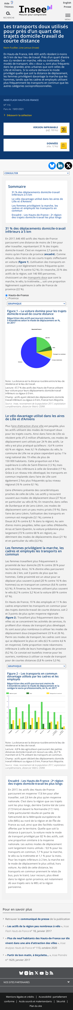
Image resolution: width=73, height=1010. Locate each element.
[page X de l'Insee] (36, 974)
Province (14, 298)
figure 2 (10, 617)
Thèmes (8, 7)
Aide (6, 3)
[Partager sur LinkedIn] (60, 165)
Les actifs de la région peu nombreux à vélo (33, 926)
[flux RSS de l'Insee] (52, 974)
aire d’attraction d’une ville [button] (28, 426)
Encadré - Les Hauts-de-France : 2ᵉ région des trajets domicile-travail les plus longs (36, 216)
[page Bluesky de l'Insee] (21, 974)
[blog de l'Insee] (47, 974)
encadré (49, 254)
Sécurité (61, 1001)
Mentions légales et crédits (20, 996)
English (67, 2)
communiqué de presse (35, 919)
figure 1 (23, 262)
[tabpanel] (36, 357)
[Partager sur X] (68, 166)
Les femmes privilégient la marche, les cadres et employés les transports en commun (35, 208)
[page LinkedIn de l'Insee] (31, 974)
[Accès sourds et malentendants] (12, 3)
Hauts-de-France (19, 295)
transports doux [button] (37, 277)
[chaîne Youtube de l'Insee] (42, 974)
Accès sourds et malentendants (35, 1001)
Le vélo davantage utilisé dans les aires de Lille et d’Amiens (37, 200)
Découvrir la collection (19, 115)
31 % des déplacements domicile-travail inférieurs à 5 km (36, 193)
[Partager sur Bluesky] (52, 165)
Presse (67, 6)
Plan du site (36, 1006)
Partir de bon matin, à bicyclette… (28, 955)
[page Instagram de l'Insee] (26, 974)
